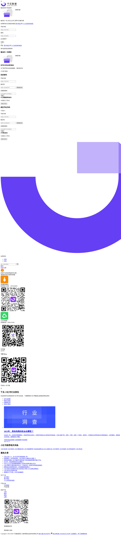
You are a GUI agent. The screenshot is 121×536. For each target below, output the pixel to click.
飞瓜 (5, 491)
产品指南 (6, 485)
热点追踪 (8, 400)
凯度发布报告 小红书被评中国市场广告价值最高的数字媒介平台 (22, 460)
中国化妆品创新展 (9, 440)
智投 (5, 495)
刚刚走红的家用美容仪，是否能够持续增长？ (17, 467)
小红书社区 (79, 449)
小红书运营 (4, 449)
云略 (5, 497)
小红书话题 (62, 449)
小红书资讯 (11, 449)
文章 (5, 259)
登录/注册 (3, 267)
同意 (2, 45)
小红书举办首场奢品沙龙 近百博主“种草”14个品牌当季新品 (21, 468)
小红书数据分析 (19, 449)
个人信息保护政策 (27, 23)
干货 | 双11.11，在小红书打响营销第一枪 (16, 456)
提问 (2, 266)
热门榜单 (8, 404)
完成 (2, 131)
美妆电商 (24, 440)
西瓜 (5, 493)
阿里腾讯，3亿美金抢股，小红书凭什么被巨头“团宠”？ (20, 458)
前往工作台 (4, 103)
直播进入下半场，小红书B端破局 (13, 472)
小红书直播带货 (28, 449)
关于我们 (6, 477)
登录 (2, 42)
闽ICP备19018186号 (44, 533)
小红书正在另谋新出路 (10, 470)
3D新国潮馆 (18, 440)
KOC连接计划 (48, 449)
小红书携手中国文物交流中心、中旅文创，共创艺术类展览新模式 (23, 465)
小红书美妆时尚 (70, 449)
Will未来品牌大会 (39, 449)
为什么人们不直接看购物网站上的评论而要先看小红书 (20, 463)
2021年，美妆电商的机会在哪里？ (14, 461)
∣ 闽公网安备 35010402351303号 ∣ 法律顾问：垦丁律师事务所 (68, 533)
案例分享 (8, 402)
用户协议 (18, 23)
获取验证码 (19, 87)
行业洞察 (8, 399)
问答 (5, 261)
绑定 (2, 95)
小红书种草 (55, 449)
